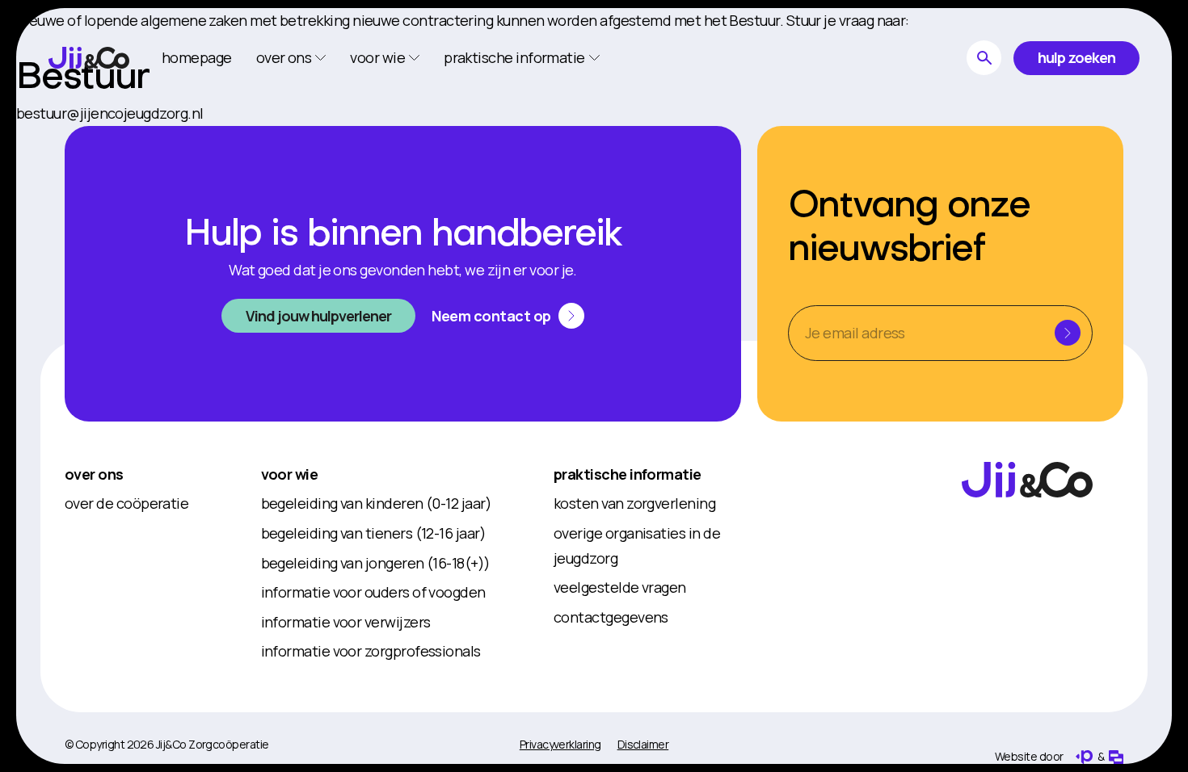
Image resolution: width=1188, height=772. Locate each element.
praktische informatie (627, 474)
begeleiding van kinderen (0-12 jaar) (376, 503)
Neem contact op (491, 315)
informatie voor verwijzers (346, 621)
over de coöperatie (126, 503)
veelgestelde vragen (620, 587)
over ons (94, 474)
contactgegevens (611, 617)
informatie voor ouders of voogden (373, 592)
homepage (197, 57)
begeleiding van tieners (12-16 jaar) (374, 533)
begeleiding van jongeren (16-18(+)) (376, 563)
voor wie (289, 474)
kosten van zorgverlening (634, 503)
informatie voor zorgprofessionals (371, 651)
